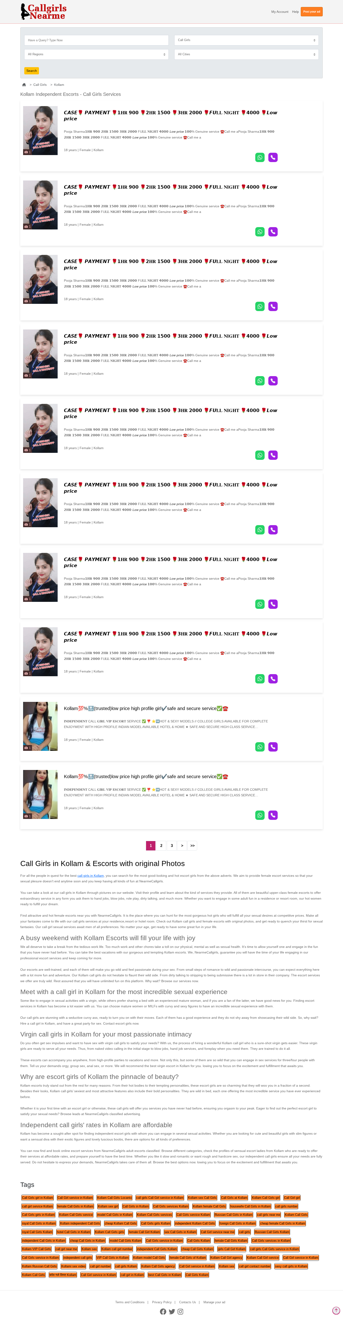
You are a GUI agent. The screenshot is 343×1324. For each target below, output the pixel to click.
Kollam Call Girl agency (226, 1257)
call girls (244, 1232)
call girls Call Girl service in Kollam (159, 1197)
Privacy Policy (162, 1302)
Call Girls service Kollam (193, 1215)
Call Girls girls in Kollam (38, 1215)
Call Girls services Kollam (170, 1206)
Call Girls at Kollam (234, 1197)
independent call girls (77, 1257)
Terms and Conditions (130, 1302)
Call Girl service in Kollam (75, 1197)
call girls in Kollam (90, 875)
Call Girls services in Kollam (271, 1240)
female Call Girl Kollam (144, 1232)
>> (192, 846)
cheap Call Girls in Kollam (87, 1240)
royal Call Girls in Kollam (39, 1223)
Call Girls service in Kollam (164, 1240)
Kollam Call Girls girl (266, 1197)
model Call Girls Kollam (125, 1240)
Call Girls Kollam (198, 1240)
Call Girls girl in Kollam (37, 1197)
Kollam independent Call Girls (80, 1223)
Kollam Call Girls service (76, 1215)
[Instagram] (180, 1312)
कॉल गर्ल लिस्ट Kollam (62, 1275)
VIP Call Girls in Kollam (113, 1257)
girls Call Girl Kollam (231, 1249)
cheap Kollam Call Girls (120, 1223)
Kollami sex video (73, 1266)
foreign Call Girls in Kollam (238, 1223)
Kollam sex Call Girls (202, 1197)
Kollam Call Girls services (154, 1215)
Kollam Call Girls (296, 1215)
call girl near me (66, 1249)
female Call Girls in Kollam (75, 1206)
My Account (279, 12)
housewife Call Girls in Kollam (250, 1206)
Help (295, 12)
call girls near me (268, 1215)
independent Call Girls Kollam (157, 1249)
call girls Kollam (126, 1266)
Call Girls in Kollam (136, 1206)
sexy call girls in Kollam (291, 1266)
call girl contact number (254, 1266)
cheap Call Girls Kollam (197, 1249)
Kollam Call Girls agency (158, 1266)
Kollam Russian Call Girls (39, 1266)
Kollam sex (89, 1249)
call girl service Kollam (37, 1206)
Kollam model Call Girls (149, 1257)
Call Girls (40, 85)
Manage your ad (214, 1302)
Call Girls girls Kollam (155, 1223)
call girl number (100, 1266)
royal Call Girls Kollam (37, 1232)
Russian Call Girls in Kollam (233, 1215)
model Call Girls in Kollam (114, 1215)
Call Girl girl (292, 1197)
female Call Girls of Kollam (188, 1257)
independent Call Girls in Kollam (43, 1240)
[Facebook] (163, 1312)
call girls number (286, 1206)
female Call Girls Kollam (231, 1240)
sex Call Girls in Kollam (180, 1232)
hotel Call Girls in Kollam (73, 1232)
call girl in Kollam (132, 1275)
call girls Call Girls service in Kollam (274, 1249)
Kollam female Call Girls (209, 1206)
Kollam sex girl (108, 1206)
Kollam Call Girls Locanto (114, 1197)
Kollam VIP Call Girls (36, 1249)
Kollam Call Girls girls (109, 1232)
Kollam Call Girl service (263, 1257)
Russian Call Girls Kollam (272, 1232)
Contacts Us (187, 1302)
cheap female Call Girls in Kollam (282, 1223)
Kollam (59, 85)
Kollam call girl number (117, 1249)
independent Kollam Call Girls (195, 1223)
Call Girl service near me (217, 1232)
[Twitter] (172, 1312)
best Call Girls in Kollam (164, 1275)
